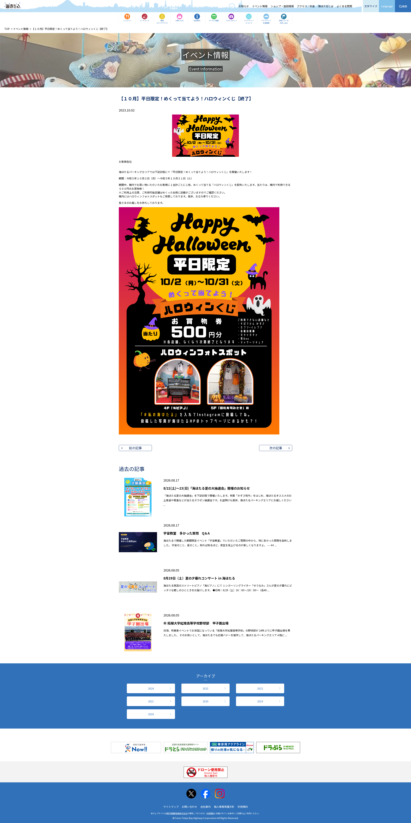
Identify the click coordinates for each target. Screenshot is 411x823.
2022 (260, 688)
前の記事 (135, 448)
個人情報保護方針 (224, 807)
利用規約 (243, 807)
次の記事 (275, 448)
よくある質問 (344, 6)
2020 (205, 701)
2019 (260, 701)
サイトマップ (171, 807)
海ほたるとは (325, 6)
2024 (151, 688)
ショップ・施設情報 (282, 6)
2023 (205, 688)
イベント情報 (259, 6)
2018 (151, 714)
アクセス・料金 (306, 6)
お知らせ (244, 6)
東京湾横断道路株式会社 (176, 813)
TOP (7, 29)
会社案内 (205, 807)
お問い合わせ (189, 807)
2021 (151, 701)
